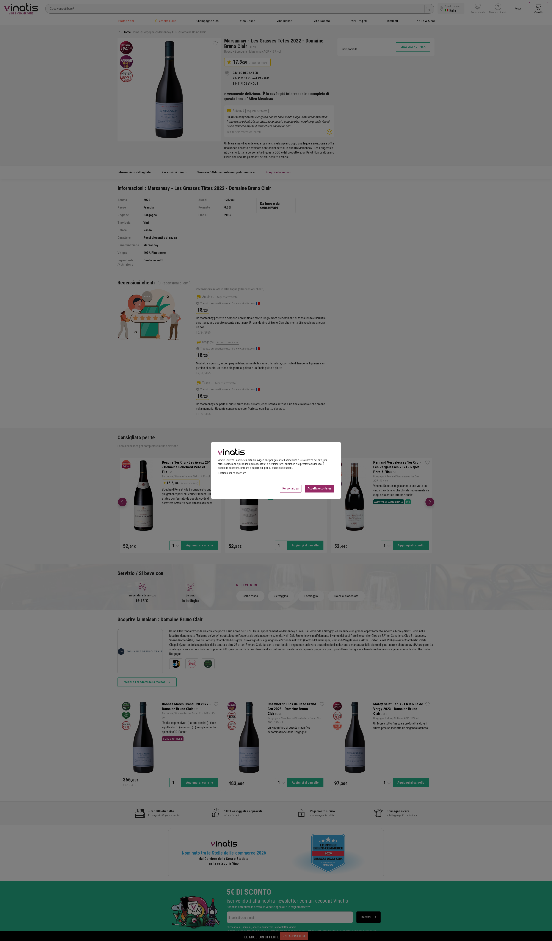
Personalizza (290, 488)
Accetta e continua (319, 488)
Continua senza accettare (232, 473)
